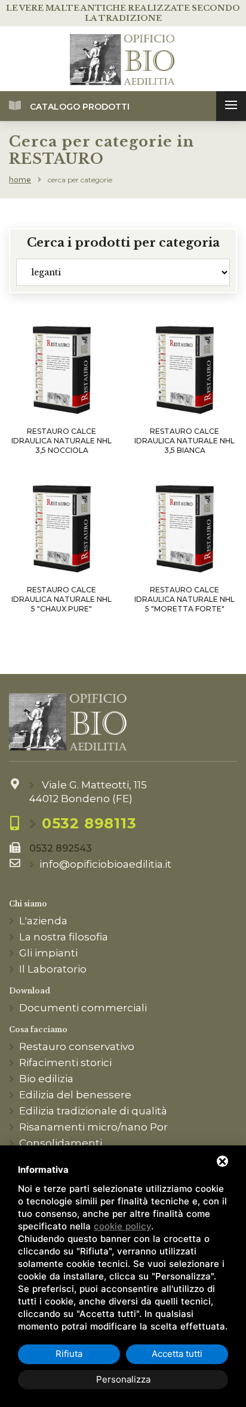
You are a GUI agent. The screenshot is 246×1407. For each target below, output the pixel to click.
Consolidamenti (60, 1143)
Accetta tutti (177, 1353)
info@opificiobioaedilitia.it (105, 864)
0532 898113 (89, 823)
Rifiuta (69, 1353)
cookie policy (122, 1226)
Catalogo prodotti (80, 106)
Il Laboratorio (53, 969)
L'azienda (43, 921)
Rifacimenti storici (65, 1063)
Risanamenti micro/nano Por (93, 1127)
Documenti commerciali (83, 1008)
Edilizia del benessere (75, 1095)
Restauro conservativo (76, 1046)
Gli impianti (48, 953)
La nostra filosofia (63, 937)
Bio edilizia (46, 1079)
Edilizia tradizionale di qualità (93, 1111)
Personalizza (123, 1379)
